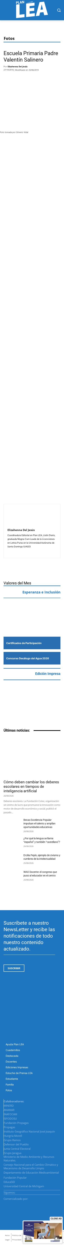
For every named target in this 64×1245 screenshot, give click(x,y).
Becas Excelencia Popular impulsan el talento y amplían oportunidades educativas (39, 823)
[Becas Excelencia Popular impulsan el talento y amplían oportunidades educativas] (12, 824)
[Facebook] (8, 77)
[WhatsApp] (29, 77)
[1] (32, 625)
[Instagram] (50, 1191)
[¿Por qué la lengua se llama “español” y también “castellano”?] (12, 843)
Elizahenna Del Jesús (17, 66)
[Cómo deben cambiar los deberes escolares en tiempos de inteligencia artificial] (32, 757)
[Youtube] (59, 1191)
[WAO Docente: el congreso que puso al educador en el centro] (12, 876)
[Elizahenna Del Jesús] (16, 516)
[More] (39, 77)
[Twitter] (19, 77)
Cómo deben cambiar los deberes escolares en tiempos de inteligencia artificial (31, 786)
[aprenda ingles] (32, 608)
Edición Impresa (47, 673)
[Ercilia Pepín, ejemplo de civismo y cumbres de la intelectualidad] (12, 859)
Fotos (9, 38)
